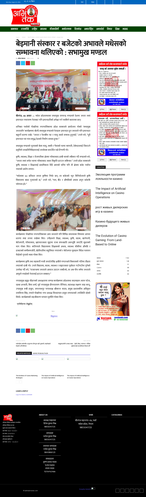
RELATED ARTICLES (24, 353)
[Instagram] (122, 491)
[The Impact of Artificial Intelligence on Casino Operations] (53, 366)
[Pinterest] (28, 63)
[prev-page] (17, 382)
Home (18, 37)
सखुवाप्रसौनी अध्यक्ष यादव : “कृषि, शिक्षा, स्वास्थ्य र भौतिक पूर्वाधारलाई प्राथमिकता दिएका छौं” (74, 345)
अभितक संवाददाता (21, 58)
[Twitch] (132, 491)
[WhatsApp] (33, 63)
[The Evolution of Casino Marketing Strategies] (27, 366)
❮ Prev (102, 109)
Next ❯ (123, 109)
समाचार (23, 37)
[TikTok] (127, 491)
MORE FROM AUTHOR (40, 353)
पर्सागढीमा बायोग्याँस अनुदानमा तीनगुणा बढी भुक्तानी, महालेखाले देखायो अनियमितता (33, 345)
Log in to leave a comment (24, 394)
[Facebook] (18, 63)
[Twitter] (23, 63)
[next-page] (20, 382)
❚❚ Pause (113, 109)
